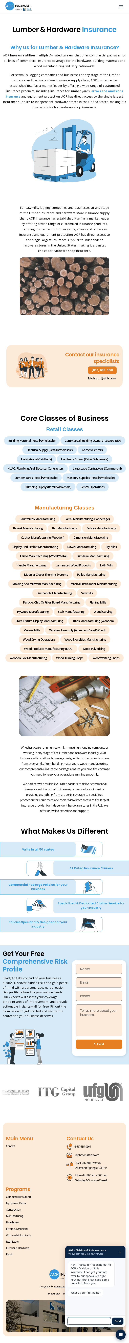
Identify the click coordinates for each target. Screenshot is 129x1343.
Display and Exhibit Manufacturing (35, 547)
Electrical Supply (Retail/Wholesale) (50, 450)
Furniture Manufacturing (93, 556)
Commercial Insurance (18, 1196)
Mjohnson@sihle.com (102, 378)
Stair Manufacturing (71, 612)
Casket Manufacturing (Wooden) (42, 537)
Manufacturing (14, 1215)
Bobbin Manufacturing (101, 528)
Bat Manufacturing (64, 528)
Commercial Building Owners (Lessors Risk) (93, 441)
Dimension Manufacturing (90, 537)
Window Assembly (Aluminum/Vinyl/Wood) (77, 630)
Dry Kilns (111, 547)
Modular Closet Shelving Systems (46, 575)
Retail (9, 1254)
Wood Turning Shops (69, 658)
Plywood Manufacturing (33, 612)
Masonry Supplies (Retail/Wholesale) (91, 478)
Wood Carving (103, 612)
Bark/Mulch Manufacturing (37, 519)
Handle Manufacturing (31, 565)
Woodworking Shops (106, 658)
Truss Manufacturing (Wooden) (93, 621)
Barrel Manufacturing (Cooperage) (87, 519)
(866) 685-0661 (102, 370)
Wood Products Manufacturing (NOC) (48, 649)
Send (118, 1321)
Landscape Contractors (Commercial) (97, 468)
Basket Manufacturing (28, 528)
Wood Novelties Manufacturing (85, 639)
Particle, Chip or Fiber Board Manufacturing (51, 602)
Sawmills (87, 593)
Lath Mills (106, 565)
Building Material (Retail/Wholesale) (31, 441)
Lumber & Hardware (17, 1247)
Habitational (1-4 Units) (36, 459)
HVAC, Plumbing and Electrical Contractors (35, 468)
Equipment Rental (16, 1203)
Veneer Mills (32, 630)
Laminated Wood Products (73, 565)
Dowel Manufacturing (81, 547)
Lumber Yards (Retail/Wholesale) (36, 478)
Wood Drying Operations (39, 639)
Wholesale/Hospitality (18, 1235)
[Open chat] (121, 1335)
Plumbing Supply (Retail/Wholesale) (48, 487)
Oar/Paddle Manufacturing (54, 593)
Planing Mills (98, 602)
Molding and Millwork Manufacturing (36, 584)
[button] (120, 7)
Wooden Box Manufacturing (28, 658)
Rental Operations (92, 487)
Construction (13, 1209)
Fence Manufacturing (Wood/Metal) (43, 556)
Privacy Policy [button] (53, 1293)
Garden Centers (92, 450)
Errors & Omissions (17, 1228)
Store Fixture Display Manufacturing (39, 621)
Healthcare (12, 1222)
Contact (10, 1146)
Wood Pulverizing (93, 649)
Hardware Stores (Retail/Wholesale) (84, 459)
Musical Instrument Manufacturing (94, 584)
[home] (18, 7)
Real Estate (12, 1241)
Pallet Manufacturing (91, 575)
